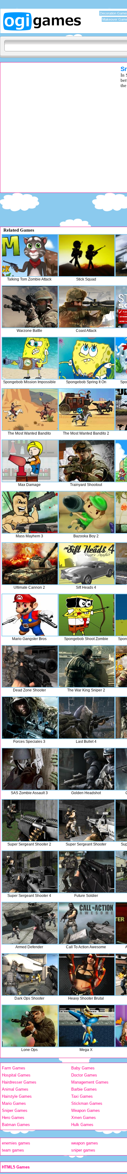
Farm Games (13, 1068)
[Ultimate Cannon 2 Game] (30, 563)
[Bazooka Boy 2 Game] (86, 512)
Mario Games (14, 1103)
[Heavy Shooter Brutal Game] (86, 974)
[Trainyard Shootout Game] (86, 461)
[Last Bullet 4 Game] (86, 717)
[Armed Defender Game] (30, 923)
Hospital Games (16, 1075)
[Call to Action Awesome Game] (86, 923)
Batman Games (16, 1124)
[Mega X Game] (86, 1026)
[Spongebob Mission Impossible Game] (30, 358)
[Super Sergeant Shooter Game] (86, 820)
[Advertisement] (63, 129)
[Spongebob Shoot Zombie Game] (86, 615)
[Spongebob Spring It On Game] (86, 358)
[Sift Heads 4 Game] (86, 563)
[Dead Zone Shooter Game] (30, 666)
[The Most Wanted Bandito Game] (30, 409)
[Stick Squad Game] (86, 255)
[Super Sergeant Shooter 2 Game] (30, 820)
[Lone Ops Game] (30, 1026)
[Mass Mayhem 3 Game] (30, 512)
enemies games (16, 1143)
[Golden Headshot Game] (86, 769)
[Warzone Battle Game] (30, 306)
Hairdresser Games (19, 1082)
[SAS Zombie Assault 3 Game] (30, 769)
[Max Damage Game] (30, 461)
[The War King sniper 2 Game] (86, 666)
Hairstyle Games (17, 1096)
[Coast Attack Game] (86, 306)
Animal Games (15, 1089)
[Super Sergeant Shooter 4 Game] (30, 871)
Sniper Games (14, 1110)
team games (13, 1150)
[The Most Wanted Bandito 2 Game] (86, 409)
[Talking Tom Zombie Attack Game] (30, 255)
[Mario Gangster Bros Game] (30, 615)
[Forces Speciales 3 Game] (30, 717)
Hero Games (13, 1117)
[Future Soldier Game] (86, 871)
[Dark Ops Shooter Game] (30, 974)
